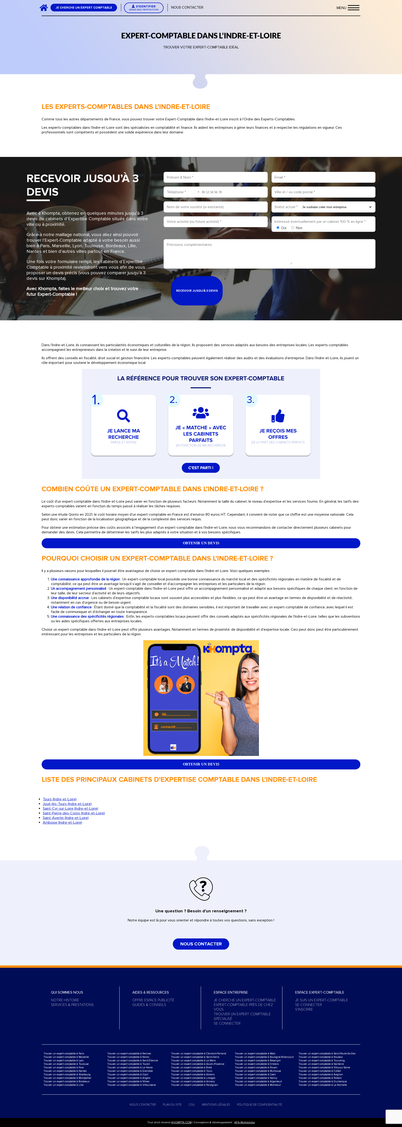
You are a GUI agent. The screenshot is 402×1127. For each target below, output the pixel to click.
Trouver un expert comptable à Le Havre (130, 1067)
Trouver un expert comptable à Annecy (193, 1081)
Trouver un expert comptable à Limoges (193, 1078)
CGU (191, 1105)
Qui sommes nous (67, 992)
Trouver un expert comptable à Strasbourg (67, 1074)
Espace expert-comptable (319, 992)
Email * (280, 177)
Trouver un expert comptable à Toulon (128, 1064)
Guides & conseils (149, 1004)
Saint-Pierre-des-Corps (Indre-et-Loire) (74, 813)
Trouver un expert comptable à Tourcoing (321, 1060)
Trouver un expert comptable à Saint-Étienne (132, 1060)
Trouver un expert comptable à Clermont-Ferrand (198, 1053)
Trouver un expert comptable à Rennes (129, 1053)
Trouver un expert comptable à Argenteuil (258, 1081)
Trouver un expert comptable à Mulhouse (258, 1071)
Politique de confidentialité (259, 1105)
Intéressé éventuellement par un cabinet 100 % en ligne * (320, 221)
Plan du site (172, 1105)
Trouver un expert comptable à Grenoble (130, 1071)
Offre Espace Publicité (153, 1000)
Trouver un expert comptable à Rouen (256, 1067)
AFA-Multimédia (244, 1122)
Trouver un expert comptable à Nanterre (321, 1064)
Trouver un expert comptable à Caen (255, 1074)
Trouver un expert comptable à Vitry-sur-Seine (324, 1067)
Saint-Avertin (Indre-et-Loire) (66, 818)
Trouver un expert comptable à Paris (64, 1053)
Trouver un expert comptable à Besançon (258, 1060)
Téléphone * (176, 192)
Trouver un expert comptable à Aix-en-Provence (197, 1064)
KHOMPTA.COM (181, 1122)
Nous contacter (187, 7)
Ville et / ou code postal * (295, 192)
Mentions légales (216, 1105)
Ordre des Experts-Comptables (269, 119)
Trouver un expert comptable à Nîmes (128, 1081)
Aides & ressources (150, 992)
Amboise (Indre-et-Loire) (62, 822)
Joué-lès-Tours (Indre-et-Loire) (67, 804)
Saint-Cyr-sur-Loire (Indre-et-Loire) (70, 808)
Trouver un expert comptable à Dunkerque (322, 1081)
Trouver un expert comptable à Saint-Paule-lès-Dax (326, 1053)
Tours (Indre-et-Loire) (60, 799)
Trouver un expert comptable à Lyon (64, 1060)
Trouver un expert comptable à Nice (64, 1067)
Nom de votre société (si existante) (195, 207)
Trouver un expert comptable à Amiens (192, 1074)
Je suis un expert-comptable (321, 1000)
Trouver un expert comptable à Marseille (66, 1057)
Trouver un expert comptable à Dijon (127, 1074)
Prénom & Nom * (180, 177)
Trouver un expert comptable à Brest (191, 1067)
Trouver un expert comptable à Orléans (257, 1064)
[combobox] (195, 192)
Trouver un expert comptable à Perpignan (194, 1084)
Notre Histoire (65, 1000)
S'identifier (144, 8)
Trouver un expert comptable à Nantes (65, 1071)
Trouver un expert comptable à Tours (191, 1071)
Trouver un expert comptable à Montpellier (67, 1078)
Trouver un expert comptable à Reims (128, 1057)
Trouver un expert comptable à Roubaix (320, 1057)
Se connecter (227, 1023)
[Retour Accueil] (46, 7)
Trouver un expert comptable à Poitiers (320, 1078)
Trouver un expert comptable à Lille (64, 1084)
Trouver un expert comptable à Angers (128, 1078)
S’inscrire (304, 1009)
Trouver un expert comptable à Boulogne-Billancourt (264, 1057)
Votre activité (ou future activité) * (194, 221)
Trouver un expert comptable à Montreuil (258, 1084)
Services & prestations (72, 1004)
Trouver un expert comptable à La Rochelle (322, 1084)
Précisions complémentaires (189, 244)
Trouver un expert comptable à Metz (255, 1053)
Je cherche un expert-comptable (245, 1000)
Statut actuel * (286, 207)
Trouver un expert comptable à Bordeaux (66, 1081)
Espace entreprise (231, 992)
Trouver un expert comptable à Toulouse (66, 1064)
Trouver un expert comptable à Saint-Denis (195, 1057)
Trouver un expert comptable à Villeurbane (131, 1084)
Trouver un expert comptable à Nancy (256, 1078)
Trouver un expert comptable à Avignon (320, 1074)
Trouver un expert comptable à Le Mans (193, 1060)
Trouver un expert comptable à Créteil (319, 1071)
